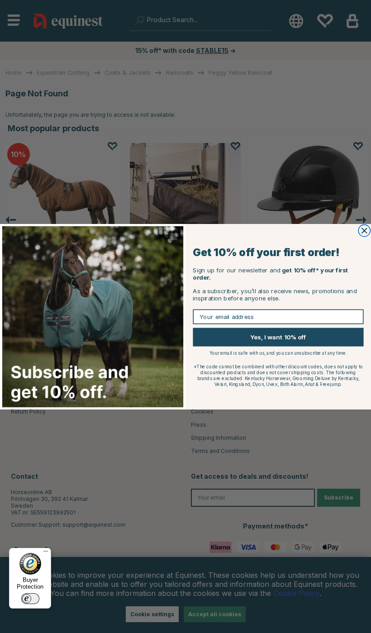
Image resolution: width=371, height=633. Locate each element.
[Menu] (45, 553)
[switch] (30, 598)
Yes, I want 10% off (278, 336)
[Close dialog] (364, 230)
